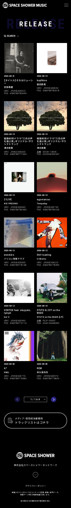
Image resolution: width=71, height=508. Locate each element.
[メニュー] (66, 5)
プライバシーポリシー (35, 486)
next (53, 399)
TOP (69, 501)
